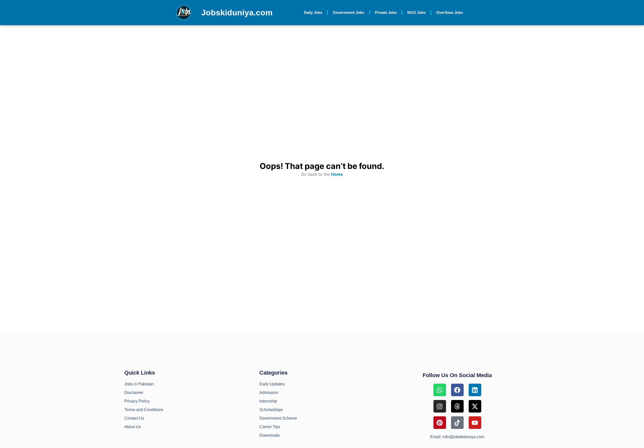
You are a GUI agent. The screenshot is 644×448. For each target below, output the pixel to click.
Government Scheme (278, 418)
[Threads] (457, 406)
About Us (132, 427)
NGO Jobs (416, 12)
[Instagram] (439, 406)
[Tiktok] (457, 422)
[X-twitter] (475, 406)
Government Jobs (348, 12)
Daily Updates (272, 384)
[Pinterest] (439, 422)
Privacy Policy (137, 401)
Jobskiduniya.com (236, 12)
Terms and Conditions (143, 410)
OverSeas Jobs (449, 12)
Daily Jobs (313, 12)
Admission (268, 392)
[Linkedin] (475, 390)
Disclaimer (133, 392)
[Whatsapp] (439, 390)
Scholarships (271, 410)
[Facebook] (457, 390)
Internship (268, 401)
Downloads (269, 435)
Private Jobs (386, 12)
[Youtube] (475, 422)
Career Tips (269, 427)
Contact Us (134, 418)
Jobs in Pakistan (139, 384)
